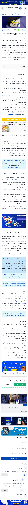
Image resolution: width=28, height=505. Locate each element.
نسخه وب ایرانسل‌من (13, 114)
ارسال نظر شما (14, 458)
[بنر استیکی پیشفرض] (14, 502)
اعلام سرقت (14, 180)
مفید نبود (9, 384)
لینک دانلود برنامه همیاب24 (14, 167)
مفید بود (21, 384)
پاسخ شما (5, 475)
